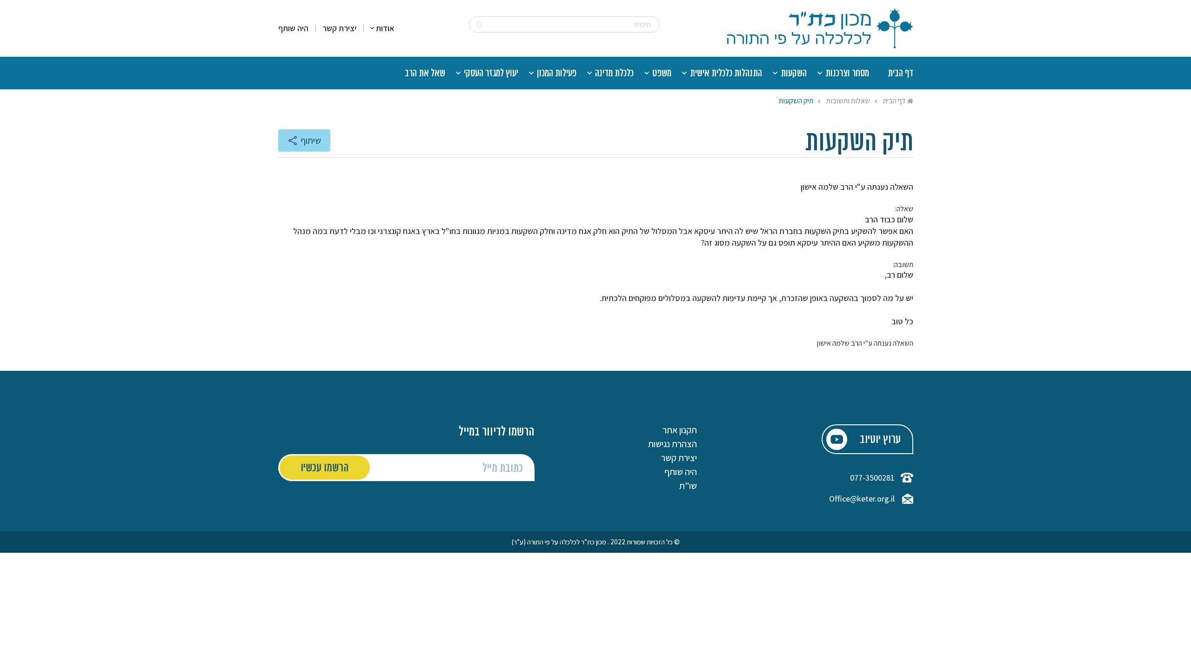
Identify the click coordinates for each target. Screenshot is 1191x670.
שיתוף (311, 140)
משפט (661, 73)
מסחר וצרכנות (847, 73)
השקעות (794, 73)
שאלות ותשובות (848, 100)
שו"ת (688, 485)
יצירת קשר (339, 28)
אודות (385, 28)
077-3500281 (872, 478)
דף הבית (900, 73)
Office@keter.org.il (862, 499)
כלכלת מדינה (614, 73)
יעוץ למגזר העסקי (491, 73)
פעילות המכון (556, 73)
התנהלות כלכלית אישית (726, 73)
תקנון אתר (679, 430)
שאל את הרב (425, 73)
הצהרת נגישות (672, 443)
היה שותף (293, 28)
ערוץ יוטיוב (880, 440)
